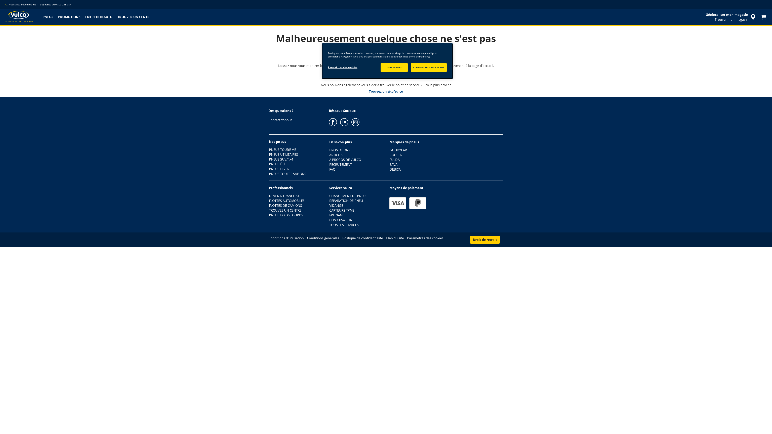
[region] (387, 61)
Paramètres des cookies (342, 67)
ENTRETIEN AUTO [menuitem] (99, 17)
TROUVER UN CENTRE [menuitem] (134, 17)
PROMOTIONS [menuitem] (69, 17)
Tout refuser (394, 67)
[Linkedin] (344, 122)
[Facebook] (333, 122)
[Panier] (763, 17)
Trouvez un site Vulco (386, 91)
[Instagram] (355, 122)
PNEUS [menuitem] (48, 17)
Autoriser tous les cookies (429, 67)
